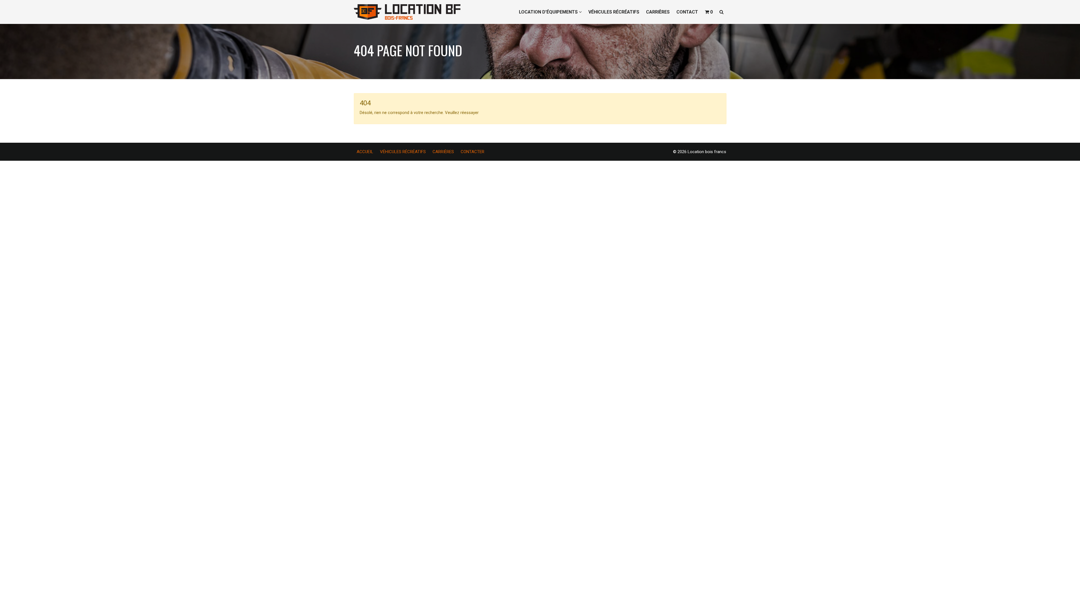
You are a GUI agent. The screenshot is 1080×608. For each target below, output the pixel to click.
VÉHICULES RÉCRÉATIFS (613, 12)
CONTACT (687, 12)
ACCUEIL (365, 151)
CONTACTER (472, 151)
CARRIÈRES (658, 12)
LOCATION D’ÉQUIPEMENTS (549, 12)
